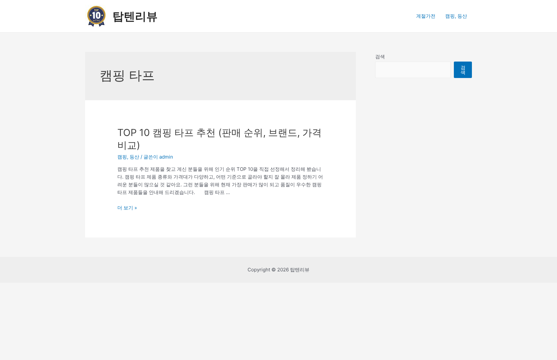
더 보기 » (127, 208)
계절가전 (425, 16)
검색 (380, 57)
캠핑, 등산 (456, 16)
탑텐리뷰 (135, 16)
